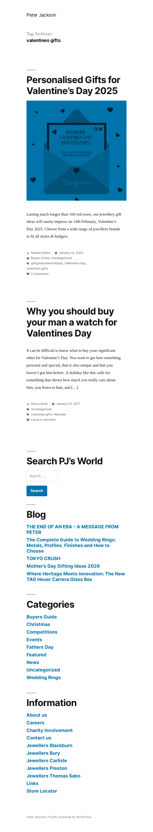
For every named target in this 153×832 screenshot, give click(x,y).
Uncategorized (61, 258)
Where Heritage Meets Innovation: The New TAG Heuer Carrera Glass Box (75, 576)
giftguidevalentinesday (47, 263)
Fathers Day (40, 647)
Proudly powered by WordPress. (70, 817)
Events (34, 639)
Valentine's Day (75, 263)
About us (36, 715)
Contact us (38, 738)
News (32, 662)
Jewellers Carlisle (46, 760)
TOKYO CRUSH (43, 558)
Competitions (41, 632)
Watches (60, 414)
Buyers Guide (40, 258)
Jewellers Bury (43, 753)
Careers (35, 722)
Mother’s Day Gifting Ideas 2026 (63, 566)
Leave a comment (43, 419)
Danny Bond (39, 404)
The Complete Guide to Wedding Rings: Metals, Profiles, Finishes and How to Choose (71, 545)
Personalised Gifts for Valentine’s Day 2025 (73, 85)
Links (32, 783)
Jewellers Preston (46, 768)
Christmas (38, 624)
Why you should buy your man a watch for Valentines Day (71, 322)
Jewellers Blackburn (49, 745)
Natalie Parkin (40, 253)
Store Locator (41, 791)
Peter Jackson (41, 15)
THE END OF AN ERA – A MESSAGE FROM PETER (72, 529)
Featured (36, 655)
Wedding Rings (43, 677)
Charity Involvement (49, 730)
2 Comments (40, 274)
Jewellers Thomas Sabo (53, 776)
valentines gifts (37, 268)
